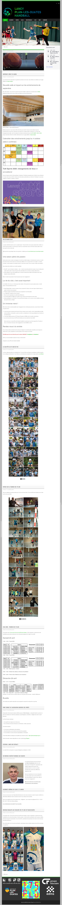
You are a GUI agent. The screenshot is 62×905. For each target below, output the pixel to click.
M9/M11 (35, 133)
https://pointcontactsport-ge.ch (34, 735)
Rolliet (39, 91)
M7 (32, 133)
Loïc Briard (41, 354)
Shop (40, 20)
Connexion (45, 20)
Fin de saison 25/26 (8, 239)
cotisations (36, 334)
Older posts (5, 46)
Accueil (5, 20)
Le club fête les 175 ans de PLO (10, 347)
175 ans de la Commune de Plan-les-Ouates (17, 632)
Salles (22, 20)
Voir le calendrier (49, 66)
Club (35, 20)
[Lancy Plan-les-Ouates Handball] (31, 12)
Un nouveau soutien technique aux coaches (14, 756)
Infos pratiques (29, 20)
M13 (38, 133)
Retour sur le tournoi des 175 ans (11, 487)
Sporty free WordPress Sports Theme (27, 902)
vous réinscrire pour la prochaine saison (35, 251)
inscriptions (29, 334)
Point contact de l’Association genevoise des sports (16, 707)
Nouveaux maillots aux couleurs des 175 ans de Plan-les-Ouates (19, 810)
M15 (41, 133)
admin (12, 50)
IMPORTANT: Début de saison (10, 74)
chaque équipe (10, 81)
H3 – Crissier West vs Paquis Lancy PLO (54, 52)
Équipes (17, 20)
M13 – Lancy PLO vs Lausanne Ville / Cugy (54, 63)
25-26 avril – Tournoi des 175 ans (11, 627)
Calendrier (11, 20)
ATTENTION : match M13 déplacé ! (10, 744)
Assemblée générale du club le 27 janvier (13, 789)
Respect (27, 738)
